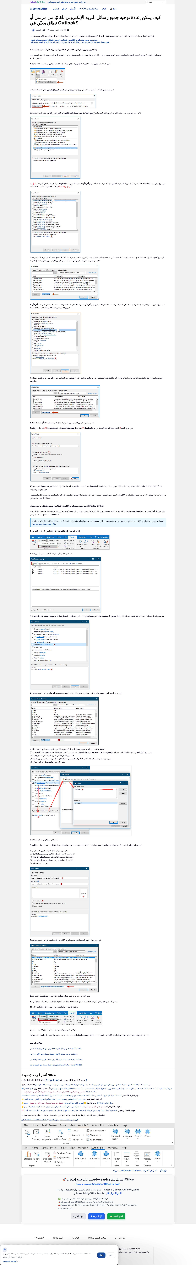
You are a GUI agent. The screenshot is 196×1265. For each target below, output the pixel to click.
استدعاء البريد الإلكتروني (111, 1095)
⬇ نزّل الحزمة (96, 1201)
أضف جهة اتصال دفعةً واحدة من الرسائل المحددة (98, 1110)
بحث (115, 8)
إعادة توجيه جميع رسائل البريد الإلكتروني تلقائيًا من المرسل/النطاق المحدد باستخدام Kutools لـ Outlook (70, 42)
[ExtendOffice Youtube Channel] (42, 1240)
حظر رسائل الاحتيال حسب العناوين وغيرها (84, 1095)
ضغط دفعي (61, 1099)
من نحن (121, 1223)
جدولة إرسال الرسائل (164, 1088)
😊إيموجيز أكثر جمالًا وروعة (75, 1103)
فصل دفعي (72, 1099)
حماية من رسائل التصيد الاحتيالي (67, 1106)
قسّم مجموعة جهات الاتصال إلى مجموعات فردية (59, 1110)
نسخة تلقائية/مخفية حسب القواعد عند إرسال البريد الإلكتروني (131, 1088)
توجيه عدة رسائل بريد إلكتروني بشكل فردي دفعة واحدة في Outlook (56, 1059)
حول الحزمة (78, 1201)
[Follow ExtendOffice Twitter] (37, 1240)
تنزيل (64, 8)
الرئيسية (40, 1223)
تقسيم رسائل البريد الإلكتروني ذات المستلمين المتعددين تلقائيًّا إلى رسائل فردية (54, 1091)
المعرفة (59, 1223)
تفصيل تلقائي (40, 1099)
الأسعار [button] (73, 8)
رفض (111, 1255)
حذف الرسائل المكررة (58, 1095)
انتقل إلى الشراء (150, 1156)
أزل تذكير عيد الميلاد (31, 1110)
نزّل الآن (163, 1156)
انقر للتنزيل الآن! (114, 1178)
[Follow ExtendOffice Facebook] (32, 1240)
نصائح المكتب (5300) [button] (88, 8)
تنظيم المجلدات (29, 1095)
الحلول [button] (56, 8)
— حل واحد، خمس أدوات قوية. (58, 2)
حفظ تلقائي (50, 1099)
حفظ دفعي (82, 1099)
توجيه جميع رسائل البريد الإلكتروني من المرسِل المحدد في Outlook (55, 1048)
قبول (101, 1255)
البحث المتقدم (42, 1095)
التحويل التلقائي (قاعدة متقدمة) (94, 1088)
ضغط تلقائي (28, 1099)
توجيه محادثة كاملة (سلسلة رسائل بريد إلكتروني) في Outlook (53, 1054)
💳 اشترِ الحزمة (116, 1201)
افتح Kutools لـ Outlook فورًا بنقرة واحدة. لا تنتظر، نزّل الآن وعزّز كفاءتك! (49, 1119)
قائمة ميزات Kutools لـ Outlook (127, 1156)
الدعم (104, 8)
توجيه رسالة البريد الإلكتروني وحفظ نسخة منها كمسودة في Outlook (56, 1065)
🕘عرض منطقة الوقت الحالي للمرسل (38, 1106)
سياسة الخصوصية (98, 1223)
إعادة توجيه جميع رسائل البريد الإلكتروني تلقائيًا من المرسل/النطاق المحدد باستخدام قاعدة (64, 40)
